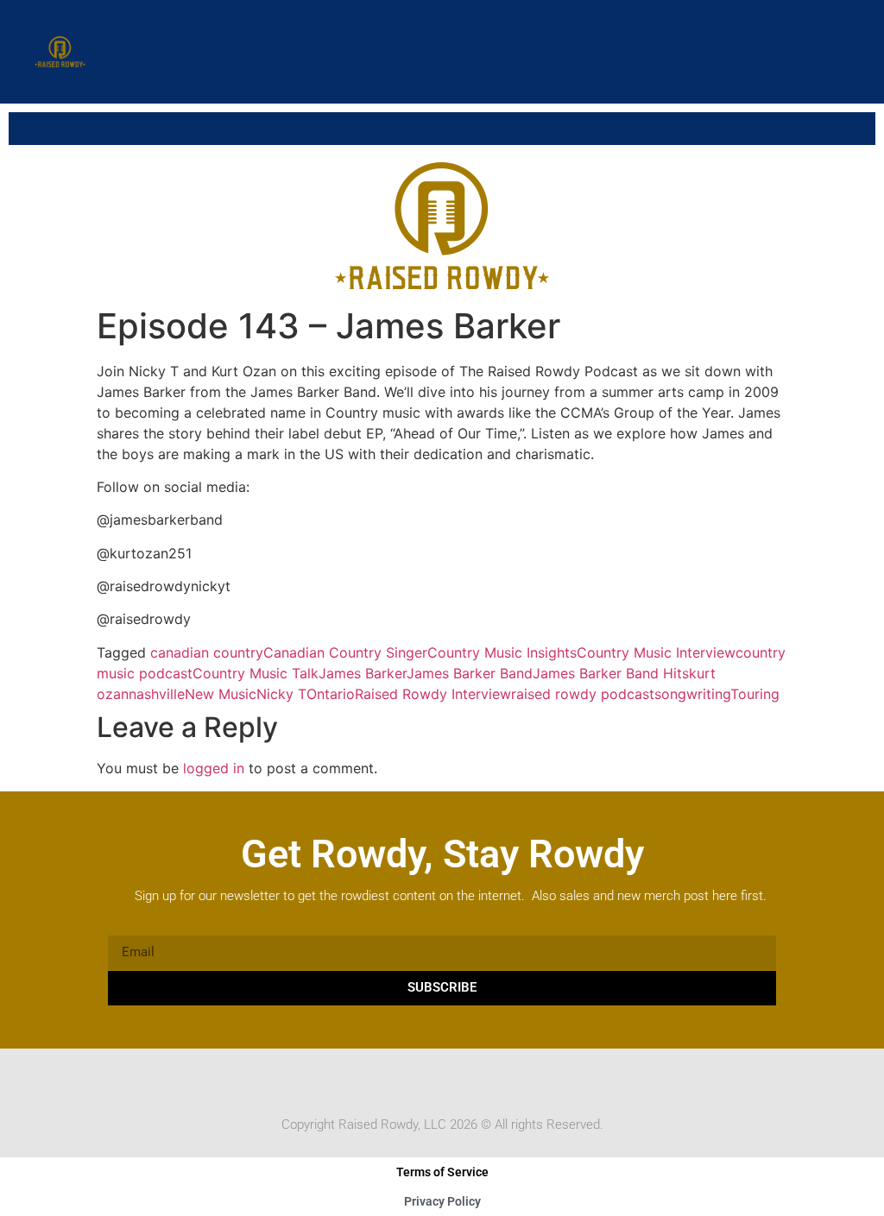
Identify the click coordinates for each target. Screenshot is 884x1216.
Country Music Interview (656, 652)
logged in (213, 768)
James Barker (363, 673)
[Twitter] (426, 1081)
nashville (157, 694)
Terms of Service (442, 1172)
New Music (220, 694)
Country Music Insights (502, 652)
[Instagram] (458, 1081)
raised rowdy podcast (582, 694)
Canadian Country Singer (345, 652)
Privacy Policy (442, 1201)
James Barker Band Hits (611, 673)
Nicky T (281, 694)
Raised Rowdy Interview (433, 694)
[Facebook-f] (393, 1081)
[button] (843, 52)
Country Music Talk (256, 673)
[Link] (491, 1081)
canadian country (206, 652)
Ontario (330, 694)
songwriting (692, 694)
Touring (755, 694)
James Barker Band (470, 673)
